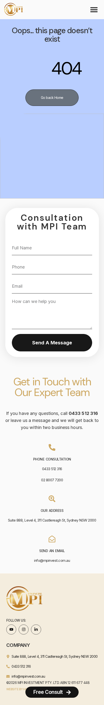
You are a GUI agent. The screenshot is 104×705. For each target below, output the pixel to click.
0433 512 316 (52, 469)
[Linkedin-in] (36, 630)
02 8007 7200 (52, 480)
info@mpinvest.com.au (52, 560)
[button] (94, 9)
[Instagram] (24, 630)
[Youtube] (11, 630)
